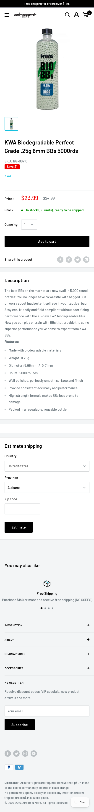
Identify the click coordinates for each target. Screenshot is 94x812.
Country (10, 456)
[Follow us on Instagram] (25, 753)
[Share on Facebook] (60, 259)
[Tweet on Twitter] (77, 259)
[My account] (76, 14)
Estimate (18, 527)
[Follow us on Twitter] (16, 753)
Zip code (11, 499)
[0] (86, 15)
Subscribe (19, 724)
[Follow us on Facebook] (8, 753)
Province (11, 478)
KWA (8, 176)
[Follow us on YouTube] (34, 753)
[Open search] (67, 14)
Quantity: (11, 225)
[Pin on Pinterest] (69, 259)
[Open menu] (7, 15)
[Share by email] (86, 259)
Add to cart (47, 241)
